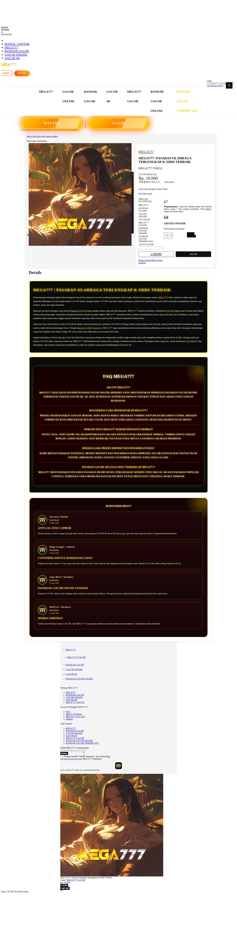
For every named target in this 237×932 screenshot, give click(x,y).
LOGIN (118, 123)
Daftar (22, 73)
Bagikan (142, 263)
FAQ (68, 711)
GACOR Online (173, 311)
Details (35, 272)
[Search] (229, 85)
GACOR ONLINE (16, 54)
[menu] (118, 101)
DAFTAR (52, 123)
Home (24, 130)
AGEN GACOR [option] (146, 244)
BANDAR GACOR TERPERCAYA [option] (146, 238)
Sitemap (69, 719)
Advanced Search (215, 86)
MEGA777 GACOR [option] (143, 224)
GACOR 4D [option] (144, 219)
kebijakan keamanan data (71, 759)
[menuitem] (46, 91)
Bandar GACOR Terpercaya (89, 328)
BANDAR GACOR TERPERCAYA (82, 743)
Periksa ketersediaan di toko (151, 260)
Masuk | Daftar (17, 44)
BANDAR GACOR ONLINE (79, 679)
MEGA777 (11, 47)
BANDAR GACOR (17, 51)
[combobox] (220, 83)
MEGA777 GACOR (76, 657)
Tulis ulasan (169, 182)
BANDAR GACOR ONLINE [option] (143, 230)
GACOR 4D (12, 58)
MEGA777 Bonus (74, 714)
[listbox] (151, 225)
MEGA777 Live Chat (75, 716)
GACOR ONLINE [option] (143, 215)
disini (207, 209)
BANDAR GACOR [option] (143, 209)
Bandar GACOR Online (81, 311)
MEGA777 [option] (143, 205)
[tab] (35, 272)
